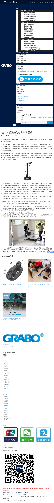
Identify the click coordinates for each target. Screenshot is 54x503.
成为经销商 (6, 384)
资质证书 (6, 370)
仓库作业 (6, 403)
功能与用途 (6, 373)
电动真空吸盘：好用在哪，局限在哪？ (13, 320)
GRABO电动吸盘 (25, 493)
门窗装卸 (6, 398)
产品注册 (6, 366)
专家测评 (6, 414)
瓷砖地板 (6, 396)
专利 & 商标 (7, 372)
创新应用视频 (7, 418)
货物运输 (6, 402)
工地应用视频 (7, 411)
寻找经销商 (6, 379)
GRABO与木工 (21, 98)
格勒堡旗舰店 (20, 493)
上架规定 (6, 377)
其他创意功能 (21, 100)
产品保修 (6, 365)
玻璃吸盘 (15, 493)
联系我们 (6, 388)
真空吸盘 (12, 493)
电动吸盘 (15, 135)
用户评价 (20, 103)
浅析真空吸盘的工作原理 (12, 285)
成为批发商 (6, 382)
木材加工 (6, 400)
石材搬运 (6, 405)
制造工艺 (6, 412)
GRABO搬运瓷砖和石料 (23, 96)
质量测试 (6, 368)
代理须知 (6, 375)
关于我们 (6, 363)
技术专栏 (6, 386)
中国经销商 (6, 381)
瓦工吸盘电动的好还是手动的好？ (39, 286)
